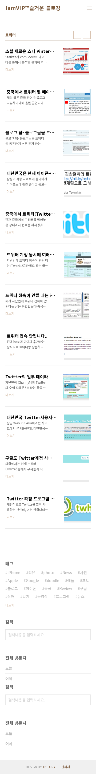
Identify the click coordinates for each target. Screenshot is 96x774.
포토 (85, 580)
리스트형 (87, 35)
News (67, 572)
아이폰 (31, 588)
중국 (47, 588)
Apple (12, 580)
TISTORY (49, 766)
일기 (25, 596)
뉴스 (81, 596)
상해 (10, 596)
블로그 (12, 588)
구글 (83, 588)
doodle (53, 580)
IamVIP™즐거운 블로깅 (33, 8)
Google (32, 580)
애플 (70, 580)
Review (65, 588)
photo (48, 572)
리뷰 (31, 572)
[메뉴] (89, 8)
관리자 (65, 766)
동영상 (42, 596)
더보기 (9, 605)
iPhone (13, 572)
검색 (85, 635)
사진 (83, 572)
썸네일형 (77, 35)
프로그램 (63, 596)
